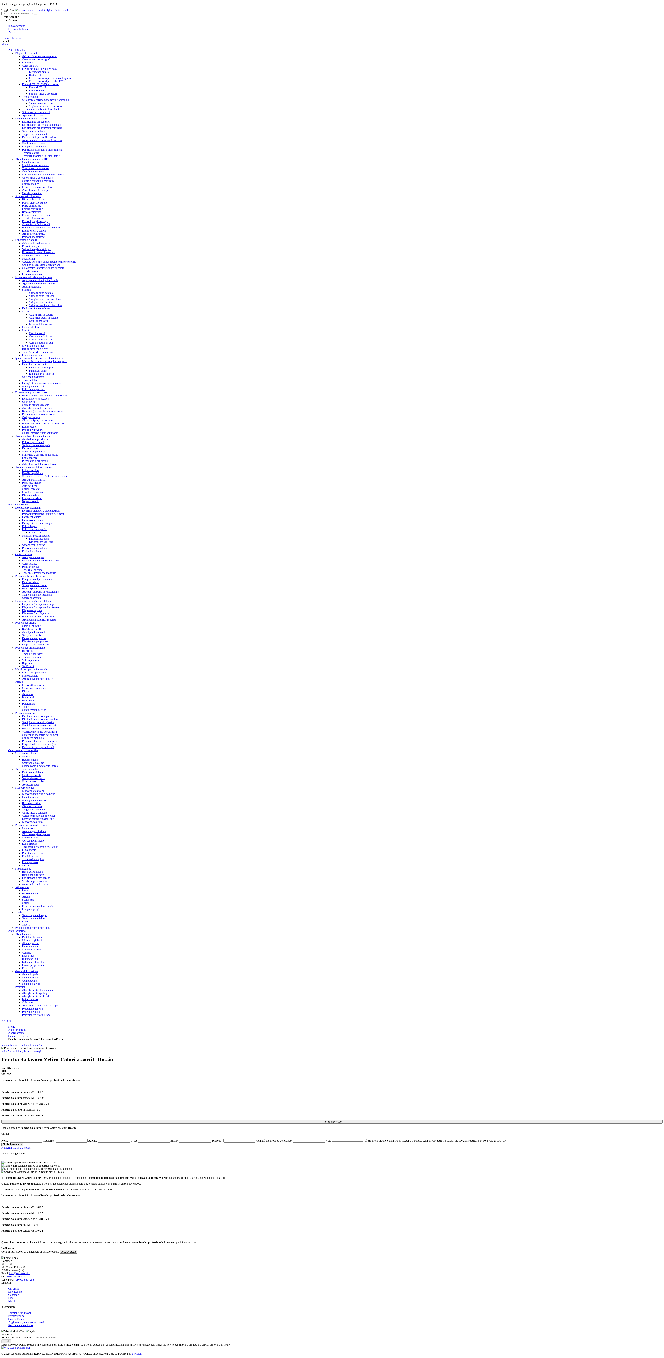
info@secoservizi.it (19, 1273)
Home (11, 1026)
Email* (174, 1140)
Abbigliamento (16, 1032)
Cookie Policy (16, 1319)
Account (6, 1020)
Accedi (12, 32)
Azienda (93, 1140)
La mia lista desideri (19, 28)
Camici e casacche (18, 1035)
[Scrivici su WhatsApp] (8, 1347)
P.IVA (134, 1140)
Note (329, 1140)
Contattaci (13, 1294)
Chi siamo (13, 1288)
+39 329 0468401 (17, 1276)
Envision (137, 1353)
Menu (4, 44)
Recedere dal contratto (20, 1325)
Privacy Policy (16, 1315)
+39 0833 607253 (24, 1279)
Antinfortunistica (17, 1029)
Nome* (5, 1140)
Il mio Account (16, 25)
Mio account (15, 1291)
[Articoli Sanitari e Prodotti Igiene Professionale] (42, 10)
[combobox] (17, 13)
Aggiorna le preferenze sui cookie (26, 1322)
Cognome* (49, 1140)
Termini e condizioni (19, 1312)
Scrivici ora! (23, 1347)
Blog (11, 1297)
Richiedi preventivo (332, 1121)
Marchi (12, 1301)
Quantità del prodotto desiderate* (274, 1140)
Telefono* (217, 1140)
